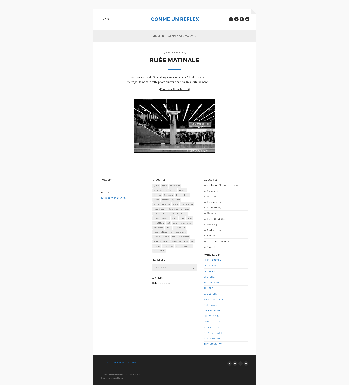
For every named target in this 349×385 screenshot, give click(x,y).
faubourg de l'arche (162, 204)
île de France (159, 251)
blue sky (172, 190)
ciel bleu (157, 195)
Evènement (212, 202)
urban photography (184, 246)
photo (168, 228)
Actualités (119, 362)
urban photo (168, 246)
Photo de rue (179, 228)
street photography (161, 241)
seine (174, 237)
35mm (164, 186)
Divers (210, 196)
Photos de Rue (213, 219)
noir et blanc (159, 223)
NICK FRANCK (210, 305)
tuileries (157, 246)
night (182, 218)
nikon (189, 218)
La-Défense (182, 214)
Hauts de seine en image (178, 209)
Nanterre (165, 218)
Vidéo (209, 247)
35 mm (156, 186)
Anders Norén (117, 378)
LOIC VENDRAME (212, 294)
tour (192, 241)
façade (175, 204)
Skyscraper (184, 237)
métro (156, 218)
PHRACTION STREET (213, 322)
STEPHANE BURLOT (213, 327)
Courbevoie (168, 195)
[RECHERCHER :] (174, 267)
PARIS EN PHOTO (212, 310)
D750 (186, 195)
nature (174, 218)
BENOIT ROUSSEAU (213, 260)
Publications (212, 230)
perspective (158, 228)
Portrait (210, 224)
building (182, 190)
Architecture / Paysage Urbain (221, 185)
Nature (210, 213)
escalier (165, 200)
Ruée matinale (174, 60)
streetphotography (180, 241)
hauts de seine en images (164, 214)
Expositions (212, 207)
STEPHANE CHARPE (213, 333)
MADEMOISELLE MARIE (214, 299)
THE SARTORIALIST (213, 344)
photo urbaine (180, 232)
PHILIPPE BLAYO (211, 316)
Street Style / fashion (216, 241)
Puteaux (165, 237)
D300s (178, 195)
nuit (168, 223)
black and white (160, 190)
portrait (157, 237)
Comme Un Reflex (175, 19)
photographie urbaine (163, 232)
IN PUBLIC (208, 288)
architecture (175, 186)
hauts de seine (160, 209)
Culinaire (211, 191)
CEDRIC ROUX (210, 266)
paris (175, 223)
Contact (132, 362)
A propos (105, 362)
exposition (175, 200)
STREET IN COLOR (212, 338)
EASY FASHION (210, 271)
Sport (209, 236)
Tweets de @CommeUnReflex (114, 198)
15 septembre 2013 (174, 52)
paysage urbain (186, 223)
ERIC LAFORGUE (211, 282)
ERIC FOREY (209, 277)
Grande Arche (187, 204)
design (156, 200)
